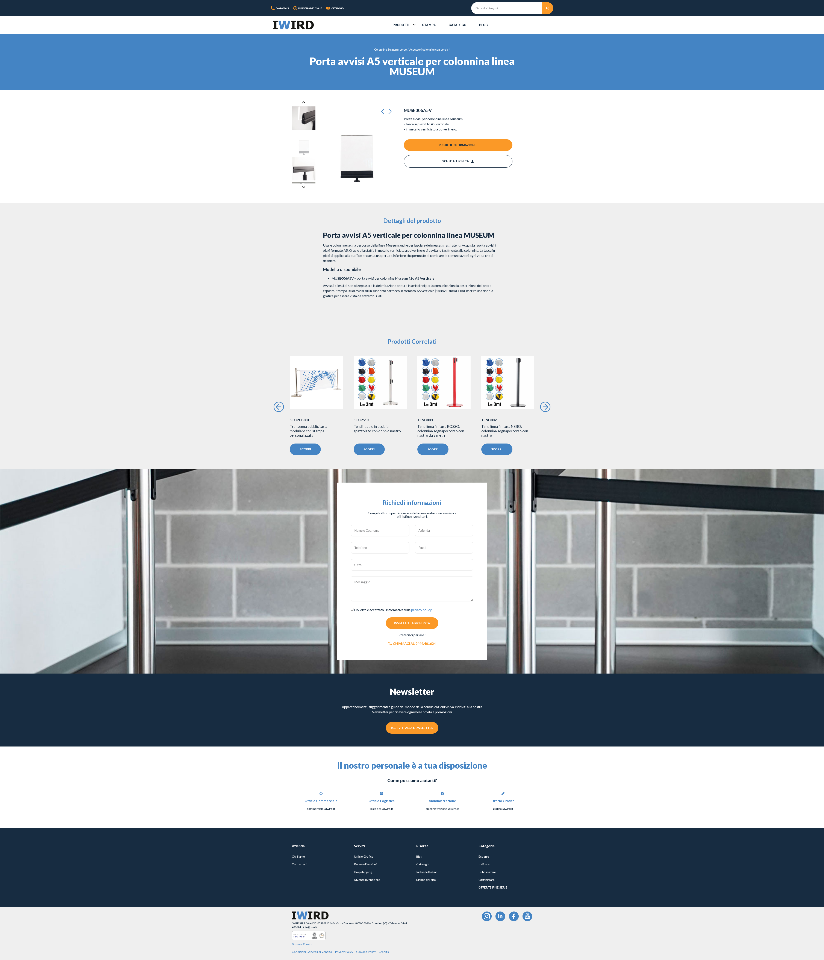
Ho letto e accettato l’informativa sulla (393, 610)
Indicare (484, 864)
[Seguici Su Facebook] (514, 916)
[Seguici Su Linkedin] (500, 916)
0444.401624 (282, 8)
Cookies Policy (366, 952)
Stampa (429, 25)
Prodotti (401, 25)
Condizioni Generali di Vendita (312, 952)
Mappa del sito (426, 879)
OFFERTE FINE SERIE (493, 887)
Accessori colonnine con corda (428, 49)
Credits (384, 952)
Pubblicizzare (487, 872)
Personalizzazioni (365, 864)
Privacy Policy (344, 952)
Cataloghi (422, 864)
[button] (384, 111)
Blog (483, 25)
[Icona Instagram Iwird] (487, 916)
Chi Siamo (298, 856)
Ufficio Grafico (363, 856)
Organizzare (487, 879)
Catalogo (457, 25)
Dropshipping (363, 872)
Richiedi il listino (427, 872)
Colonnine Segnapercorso (390, 49)
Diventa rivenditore (367, 879)
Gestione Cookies (302, 944)
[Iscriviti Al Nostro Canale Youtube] (527, 916)
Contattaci (299, 864)
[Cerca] (547, 8)
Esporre (484, 856)
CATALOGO (337, 8)
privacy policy (421, 610)
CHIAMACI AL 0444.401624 (414, 643)
